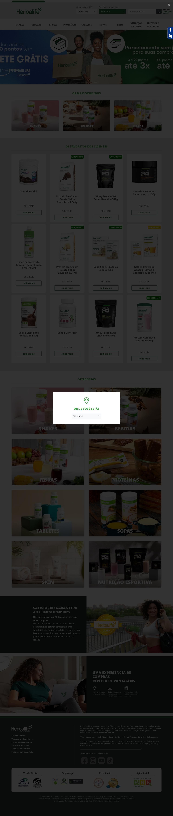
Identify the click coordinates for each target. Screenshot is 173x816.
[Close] (168, 5)
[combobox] (86, 416)
